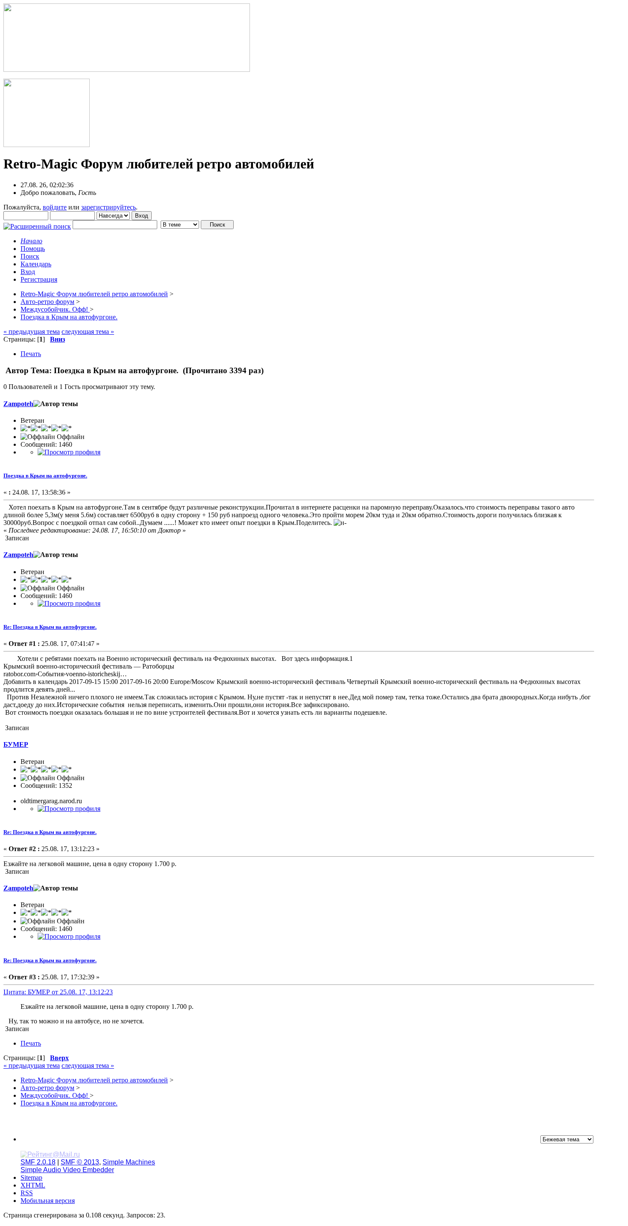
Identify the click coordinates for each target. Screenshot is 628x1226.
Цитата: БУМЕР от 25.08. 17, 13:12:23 (58, 992)
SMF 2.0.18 (38, 1162)
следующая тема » (88, 331)
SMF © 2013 (80, 1162)
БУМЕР (15, 744)
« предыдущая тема (31, 331)
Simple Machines (129, 1162)
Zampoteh (18, 403)
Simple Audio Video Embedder (67, 1169)
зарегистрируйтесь (108, 207)
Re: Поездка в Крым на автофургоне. (50, 627)
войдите (55, 207)
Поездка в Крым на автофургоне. (45, 475)
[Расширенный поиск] (37, 224)
